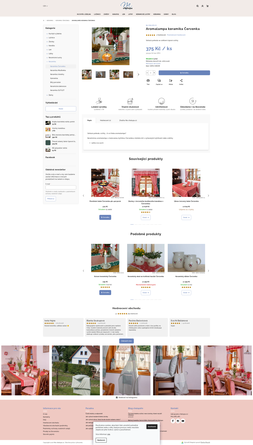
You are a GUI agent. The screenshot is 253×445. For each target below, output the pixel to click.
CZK (44, 6)
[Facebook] (173, 421)
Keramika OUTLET (57, 90)
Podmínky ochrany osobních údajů (56, 428)
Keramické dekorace (58, 86)
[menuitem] (83, 14)
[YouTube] (183, 421)
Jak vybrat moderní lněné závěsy (97, 416)
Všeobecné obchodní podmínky (55, 426)
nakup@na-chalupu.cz (179, 414)
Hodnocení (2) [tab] (105, 120)
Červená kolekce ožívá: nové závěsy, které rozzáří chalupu (145, 414)
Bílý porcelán (55, 82)
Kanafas (52, 46)
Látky (51, 54)
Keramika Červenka (57, 66)
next (208, 195)
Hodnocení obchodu (126, 308)
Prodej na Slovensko (51, 431)
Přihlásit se (50, 199)
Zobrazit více (126, 341)
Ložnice (52, 38)
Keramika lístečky (57, 74)
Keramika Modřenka (58, 70)
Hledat (61, 109)
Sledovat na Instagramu (128, 397)
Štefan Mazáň (205, 442)
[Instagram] (178, 421)
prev (83, 195)
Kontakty (46, 417)
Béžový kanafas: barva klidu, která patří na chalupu (145, 420)
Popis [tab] (89, 120)
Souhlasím (152, 427)
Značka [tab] (128, 120)
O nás (45, 414)
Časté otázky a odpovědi (94, 413)
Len (50, 50)
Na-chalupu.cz (151, 25)
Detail (145, 217)
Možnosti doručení (153, 64)
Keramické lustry (55, 58)
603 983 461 (175, 416)
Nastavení (101, 440)
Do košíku (185, 73)
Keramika (52, 62)
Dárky (51, 95)
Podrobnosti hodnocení (176, 35)
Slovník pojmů (48, 434)
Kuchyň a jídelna (55, 34)
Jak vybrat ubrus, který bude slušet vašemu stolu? (103, 419)
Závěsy (51, 42)
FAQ (44, 420)
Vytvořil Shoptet (189, 442)
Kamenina (54, 78)
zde (108, 434)
